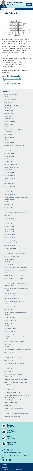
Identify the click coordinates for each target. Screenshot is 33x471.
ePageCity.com (19, 469)
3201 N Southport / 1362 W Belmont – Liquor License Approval (16, 198)
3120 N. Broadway (10, 178)
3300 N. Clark (8, 223)
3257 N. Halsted (9, 221)
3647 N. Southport (10, 306)
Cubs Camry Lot (9, 389)
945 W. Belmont (9, 371)
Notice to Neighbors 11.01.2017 (12, 79)
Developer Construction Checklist (12, 416)
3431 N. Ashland (9, 259)
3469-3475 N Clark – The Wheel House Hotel (17, 270)
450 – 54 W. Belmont (10, 328)
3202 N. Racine (9, 204)
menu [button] (29, 4)
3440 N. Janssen (9, 264)
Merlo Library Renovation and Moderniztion (16, 400)
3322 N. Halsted (9, 232)
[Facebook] (6, 460)
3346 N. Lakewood (10, 237)
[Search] (14, 9)
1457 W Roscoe (9, 142)
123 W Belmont (9, 134)
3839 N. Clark (8, 323)
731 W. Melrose (9, 355)
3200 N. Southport (10, 194)
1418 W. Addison (9, 139)
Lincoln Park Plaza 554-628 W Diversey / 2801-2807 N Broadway (17, 396)
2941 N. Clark (8, 161)
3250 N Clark (8, 215)
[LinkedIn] (10, 460)
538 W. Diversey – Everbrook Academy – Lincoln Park (18, 337)
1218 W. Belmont (9, 127)
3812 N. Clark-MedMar (11, 320)
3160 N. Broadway (10, 186)
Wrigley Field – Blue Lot (11, 405)
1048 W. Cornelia (9, 113)
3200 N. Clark (8, 191)
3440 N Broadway (10, 262)
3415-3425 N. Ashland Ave (12, 256)
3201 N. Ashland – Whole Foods (13, 202)
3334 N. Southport (10, 234)
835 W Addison (9, 360)
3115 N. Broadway (10, 175)
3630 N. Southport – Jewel (12, 298)
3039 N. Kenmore (9, 172)
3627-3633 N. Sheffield (11, 293)
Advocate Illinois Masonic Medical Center (16, 379)
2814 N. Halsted (9, 153)
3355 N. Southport (10, 245)
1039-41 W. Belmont (10, 99)
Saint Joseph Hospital (11, 402)
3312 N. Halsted (9, 226)
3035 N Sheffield (9, 170)
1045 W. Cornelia (9, 110)
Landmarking (7, 419)
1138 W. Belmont (9, 124)
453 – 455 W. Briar (10, 331)
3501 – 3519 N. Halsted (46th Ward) (14, 275)
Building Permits (8, 410)
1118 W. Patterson (10, 121)
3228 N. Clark (8, 210)
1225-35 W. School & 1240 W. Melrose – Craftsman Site (15, 130)
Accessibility (4, 467)
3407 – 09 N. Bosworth (11, 251)
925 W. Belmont (9, 366)
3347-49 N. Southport (10, 240)
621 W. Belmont (9, 344)
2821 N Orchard (9, 156)
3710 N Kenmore (9, 315)
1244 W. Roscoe (9, 137)
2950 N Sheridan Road (11, 164)
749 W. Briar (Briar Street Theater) (14, 357)
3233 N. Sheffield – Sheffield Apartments (15, 212)
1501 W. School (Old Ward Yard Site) (14, 145)
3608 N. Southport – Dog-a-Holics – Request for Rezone (17, 289)
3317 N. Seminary (10, 229)
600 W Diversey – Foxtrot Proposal (14, 341)
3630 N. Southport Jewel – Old (13, 304)
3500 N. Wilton (9, 272)
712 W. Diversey (9, 352)
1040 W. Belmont (9, 102)
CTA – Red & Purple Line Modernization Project (16, 413)
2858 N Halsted (9, 159)
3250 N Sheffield (9, 218)
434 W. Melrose (9, 325)
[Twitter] (3, 460)
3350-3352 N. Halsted (11, 242)
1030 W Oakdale (9, 97)
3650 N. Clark (8, 309)
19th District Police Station (12, 148)
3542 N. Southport (10, 281)
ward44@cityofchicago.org (12, 453)
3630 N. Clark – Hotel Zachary (13, 295)
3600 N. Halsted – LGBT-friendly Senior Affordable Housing (15, 284)
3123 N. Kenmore (9, 180)
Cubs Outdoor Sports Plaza (12, 392)
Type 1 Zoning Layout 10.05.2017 (12, 83)
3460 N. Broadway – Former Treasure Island (16, 267)
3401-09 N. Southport (10, 248)
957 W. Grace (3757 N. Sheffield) (13, 374)
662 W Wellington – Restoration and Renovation (17, 349)
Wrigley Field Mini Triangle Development (15, 408)
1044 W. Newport (9, 108)
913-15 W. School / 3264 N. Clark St (14, 363)
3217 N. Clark (8, 207)
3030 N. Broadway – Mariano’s (13, 167)
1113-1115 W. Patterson (11, 118)
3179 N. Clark (8, 189)
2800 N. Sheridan (9, 150)
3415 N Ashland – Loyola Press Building (15, 253)
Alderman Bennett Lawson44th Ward (14, 4)
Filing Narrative (7, 81)
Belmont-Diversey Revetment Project (15, 387)
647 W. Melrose (9, 347)
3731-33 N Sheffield (10, 317)
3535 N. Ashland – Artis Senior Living (14, 278)
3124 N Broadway (10, 183)
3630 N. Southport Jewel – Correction (15, 301)
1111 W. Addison (9, 116)
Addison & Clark (9, 377)
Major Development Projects (11, 94)
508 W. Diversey (9, 334)
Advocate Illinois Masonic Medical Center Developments (16, 383)
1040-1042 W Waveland (11, 105)
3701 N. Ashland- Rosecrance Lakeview (15, 312)
